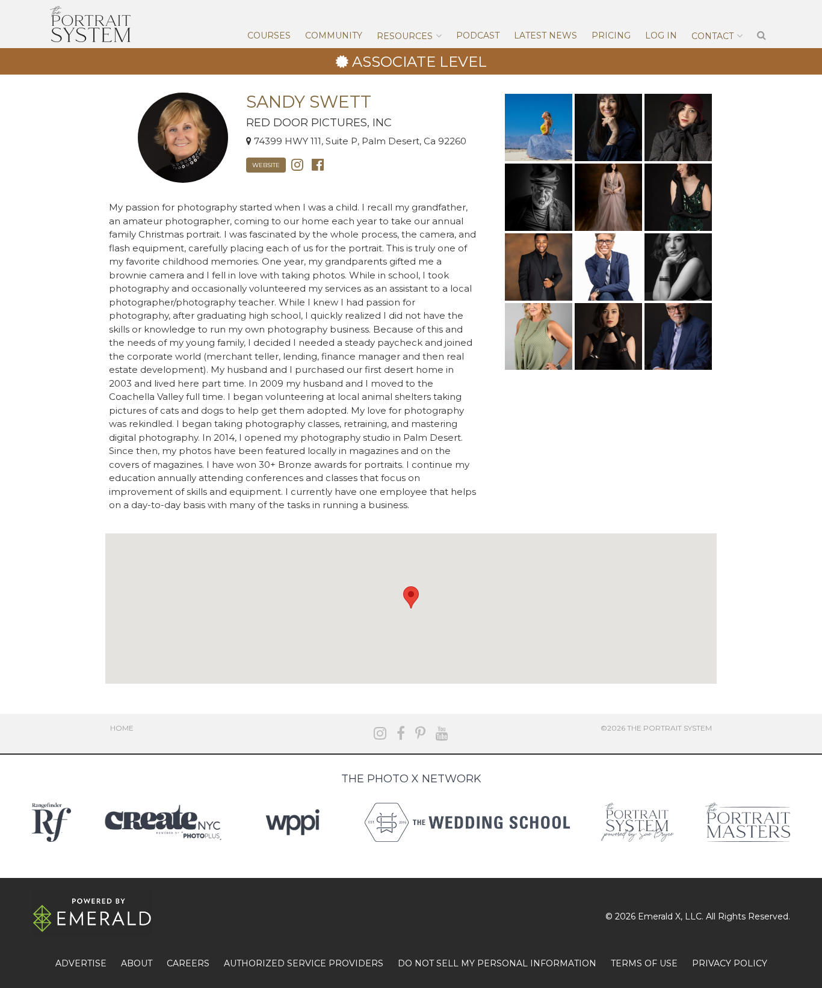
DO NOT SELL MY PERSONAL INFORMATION (497, 963)
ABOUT (136, 963)
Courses (269, 35)
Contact (712, 36)
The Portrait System (90, 24)
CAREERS (188, 963)
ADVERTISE (81, 963)
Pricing (611, 35)
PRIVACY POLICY (729, 963)
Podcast (477, 35)
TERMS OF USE (644, 963)
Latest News (545, 35)
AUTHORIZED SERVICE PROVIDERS (303, 963)
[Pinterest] (420, 733)
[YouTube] (442, 733)
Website (266, 165)
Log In (661, 35)
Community (333, 35)
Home (122, 727)
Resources (405, 36)
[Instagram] (297, 164)
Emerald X (659, 916)
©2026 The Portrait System (656, 727)
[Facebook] (318, 164)
